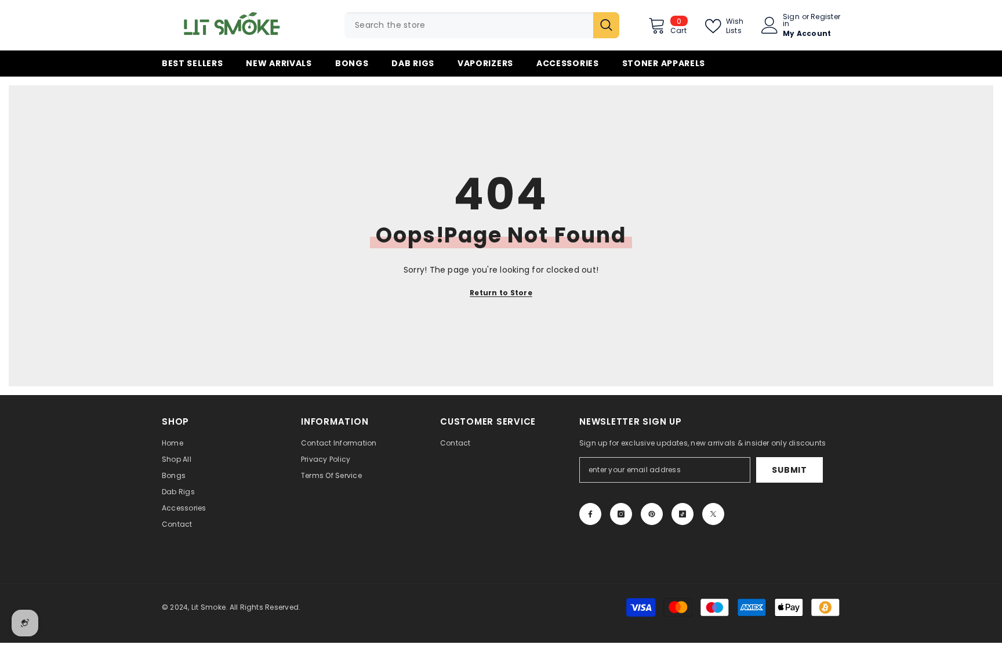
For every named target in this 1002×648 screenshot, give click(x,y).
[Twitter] (713, 514)
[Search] (481, 25)
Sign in (791, 20)
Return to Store (501, 293)
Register (825, 17)
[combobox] (468, 25)
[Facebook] (590, 514)
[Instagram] (621, 514)
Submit (789, 470)
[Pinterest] (652, 514)
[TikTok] (682, 514)
